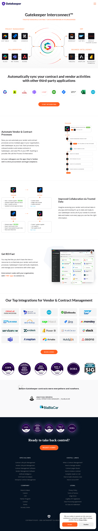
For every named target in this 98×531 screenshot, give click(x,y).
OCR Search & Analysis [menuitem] (25, 477)
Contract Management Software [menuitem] (25, 468)
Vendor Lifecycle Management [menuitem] (25, 465)
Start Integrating (49, 104)
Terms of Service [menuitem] (73, 493)
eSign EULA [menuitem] (72, 496)
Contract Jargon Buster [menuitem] (73, 468)
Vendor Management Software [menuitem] (25, 471)
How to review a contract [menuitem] (73, 471)
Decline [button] (86, 524)
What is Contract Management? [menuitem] (73, 462)
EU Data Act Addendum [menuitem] (72, 504)
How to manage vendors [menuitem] (72, 465)
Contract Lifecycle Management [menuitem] (25, 462)
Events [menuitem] (25, 504)
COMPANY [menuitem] (25, 485)
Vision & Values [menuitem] (25, 490)
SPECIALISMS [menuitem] (25, 458)
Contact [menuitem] (25, 502)
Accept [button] (70, 524)
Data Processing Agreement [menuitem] (73, 502)
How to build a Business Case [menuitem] (73, 477)
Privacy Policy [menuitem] (73, 490)
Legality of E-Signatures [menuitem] (72, 499)
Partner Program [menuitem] (25, 499)
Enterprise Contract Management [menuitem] (25, 480)
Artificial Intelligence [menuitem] (25, 474)
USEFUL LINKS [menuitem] (73, 458)
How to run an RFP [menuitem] (73, 480)
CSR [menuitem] (25, 496)
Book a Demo (49, 352)
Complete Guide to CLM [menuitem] (72, 474)
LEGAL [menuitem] (72, 485)
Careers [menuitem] (25, 493)
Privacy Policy (83, 520)
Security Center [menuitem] (25, 507)
